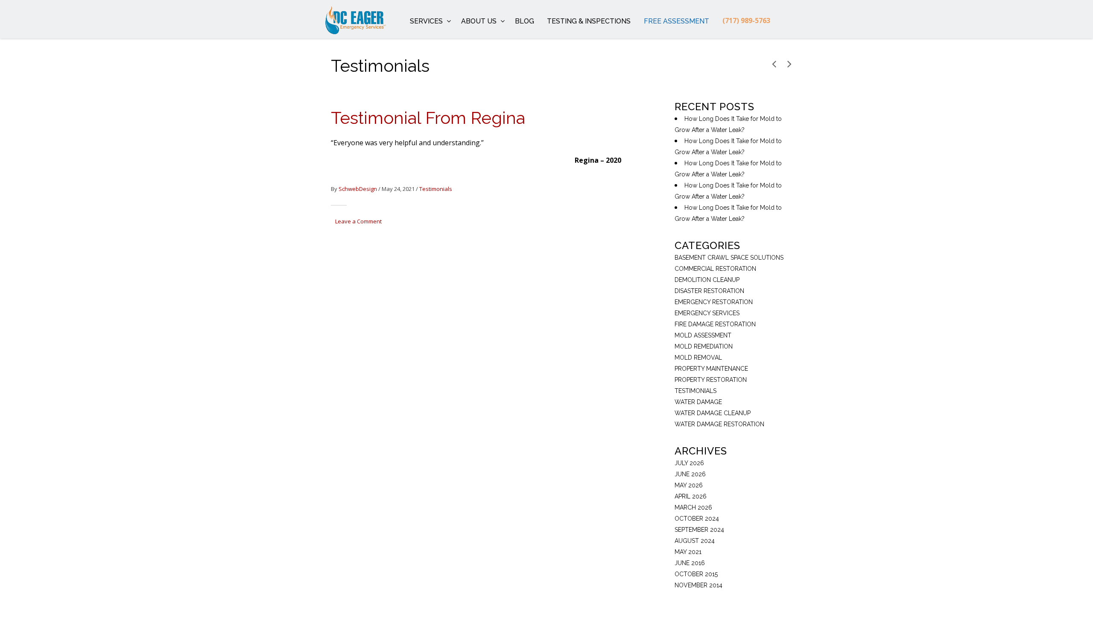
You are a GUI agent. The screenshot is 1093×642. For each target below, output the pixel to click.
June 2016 (690, 563)
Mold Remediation (704, 346)
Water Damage (698, 402)
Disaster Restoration (709, 290)
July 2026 (689, 463)
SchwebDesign (358, 189)
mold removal (698, 357)
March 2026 (693, 507)
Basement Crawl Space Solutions (729, 257)
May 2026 (689, 485)
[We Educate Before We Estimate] (343, 19)
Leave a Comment (358, 221)
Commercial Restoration (715, 268)
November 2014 (698, 585)
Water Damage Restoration (719, 424)
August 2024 (695, 540)
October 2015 (696, 574)
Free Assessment (676, 21)
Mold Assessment (703, 335)
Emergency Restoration (714, 302)
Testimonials (435, 189)
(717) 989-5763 (746, 20)
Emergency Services (707, 313)
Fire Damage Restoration (715, 324)
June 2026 (690, 474)
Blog (524, 21)
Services (426, 21)
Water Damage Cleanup (713, 413)
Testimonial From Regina (428, 118)
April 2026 (691, 496)
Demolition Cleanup (707, 279)
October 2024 (697, 518)
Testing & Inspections (589, 21)
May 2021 (688, 551)
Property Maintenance (711, 368)
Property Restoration (711, 379)
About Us (479, 21)
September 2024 (699, 529)
